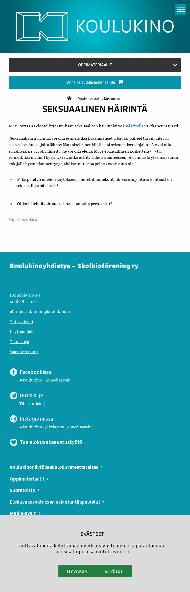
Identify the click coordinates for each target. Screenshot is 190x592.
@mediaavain (58, 380)
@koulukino (30, 380)
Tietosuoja (19, 341)
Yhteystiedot (21, 321)
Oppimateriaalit (90, 99)
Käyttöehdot (21, 331)
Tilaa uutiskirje (33, 403)
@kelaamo (54, 427)
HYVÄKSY (77, 571)
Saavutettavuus (24, 351)
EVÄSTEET (92, 534)
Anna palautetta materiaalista (95, 82)
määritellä (134, 126)
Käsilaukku (113, 99)
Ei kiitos (114, 571)
